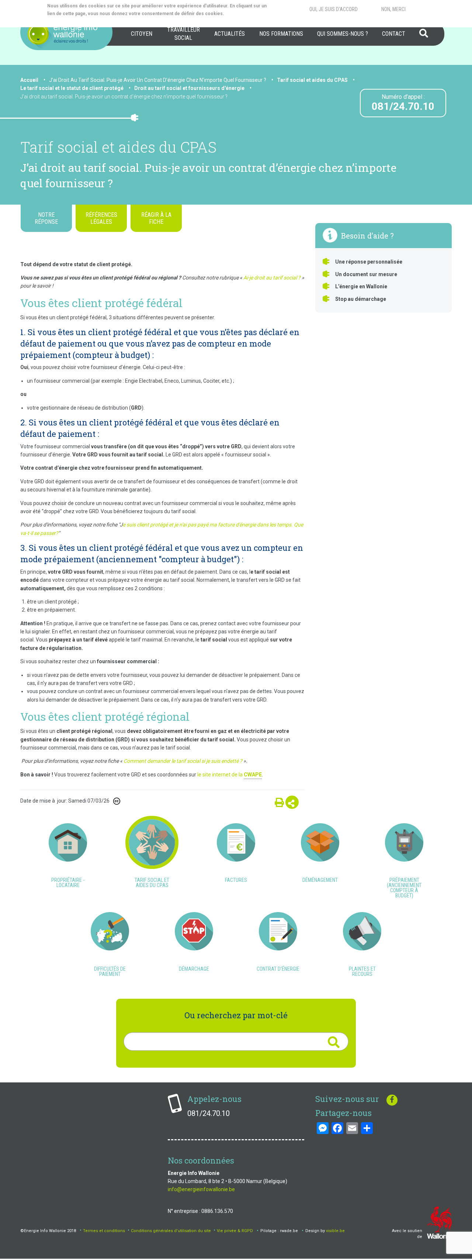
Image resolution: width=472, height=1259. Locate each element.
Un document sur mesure (366, 274)
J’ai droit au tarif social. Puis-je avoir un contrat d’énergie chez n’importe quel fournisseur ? (124, 97)
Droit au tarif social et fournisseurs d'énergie (189, 88)
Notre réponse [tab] (46, 218)
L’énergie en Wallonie (361, 286)
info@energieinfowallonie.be (201, 1189)
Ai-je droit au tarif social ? (271, 278)
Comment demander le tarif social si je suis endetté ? (183, 761)
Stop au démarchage (360, 299)
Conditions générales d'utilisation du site (171, 1231)
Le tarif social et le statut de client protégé (72, 88)
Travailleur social (183, 33)
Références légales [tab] (101, 218)
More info (77, 21)
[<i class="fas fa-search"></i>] (333, 1042)
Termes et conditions (104, 1231)
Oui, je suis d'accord (333, 9)
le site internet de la (229, 775)
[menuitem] (141, 34)
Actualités (229, 33)
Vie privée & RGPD (235, 1231)
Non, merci (393, 9)
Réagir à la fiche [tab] (156, 218)
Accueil (29, 80)
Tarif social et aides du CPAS (312, 80)
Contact (393, 33)
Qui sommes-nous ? (342, 33)
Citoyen (141, 33)
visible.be (335, 1230)
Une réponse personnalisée (368, 262)
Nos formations (281, 33)
